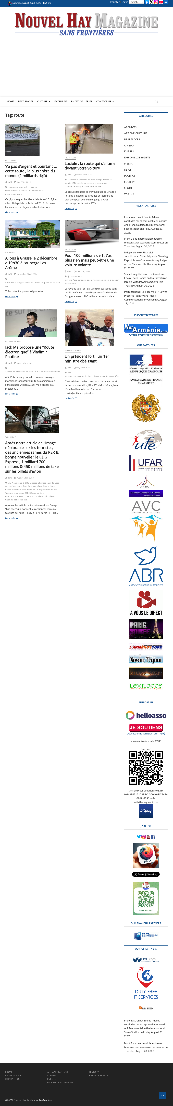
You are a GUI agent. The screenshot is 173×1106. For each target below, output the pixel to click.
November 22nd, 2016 (26, 274)
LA (29, 190)
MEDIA (128, 163)
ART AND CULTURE (135, 133)
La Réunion (36, 190)
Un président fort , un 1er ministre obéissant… (87, 358)
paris (93, 183)
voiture (98, 186)
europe (99, 179)
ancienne (18, 483)
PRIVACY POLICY (98, 1075)
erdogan (96, 376)
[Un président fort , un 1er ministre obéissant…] (92, 327)
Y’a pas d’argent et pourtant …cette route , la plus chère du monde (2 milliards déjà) (31, 171)
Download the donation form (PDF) (146, 733)
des (89, 376)
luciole (80, 183)
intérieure (17, 486)
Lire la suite (13, 212)
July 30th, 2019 (23, 182)
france (24, 190)
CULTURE (42, 101)
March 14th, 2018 (84, 174)
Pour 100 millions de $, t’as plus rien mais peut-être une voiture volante (89, 260)
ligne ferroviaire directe (38, 486)
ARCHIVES (10, 252)
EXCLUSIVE (60, 101)
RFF (14, 496)
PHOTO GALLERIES (81, 101)
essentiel (104, 376)
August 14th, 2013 (25, 477)
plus (14, 194)
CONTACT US (103, 101)
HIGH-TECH (70, 157)
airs (93, 280)
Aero (75, 280)
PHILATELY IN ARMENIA (60, 1082)
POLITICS (129, 175)
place (46, 282)
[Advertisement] (86, 61)
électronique (22, 371)
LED (74, 183)
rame (29, 489)
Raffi (9, 182)
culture (91, 179)
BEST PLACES (25, 101)
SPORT (128, 187)
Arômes (10, 282)
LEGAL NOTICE (13, 1075)
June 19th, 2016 (23, 363)
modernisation (14, 489)
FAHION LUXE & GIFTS (137, 157)
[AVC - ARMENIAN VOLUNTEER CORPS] (146, 502)
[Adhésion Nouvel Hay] (146, 712)
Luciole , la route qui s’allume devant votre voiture (90, 166)
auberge (18, 282)
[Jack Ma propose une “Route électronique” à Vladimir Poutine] (32, 323)
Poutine (44, 371)
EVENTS (129, 151)
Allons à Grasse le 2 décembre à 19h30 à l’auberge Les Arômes (31, 262)
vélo (92, 186)
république (78, 186)
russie (57, 371)
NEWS (127, 169)
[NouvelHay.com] (10, 3)
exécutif (113, 376)
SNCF (32, 496)
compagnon (78, 376)
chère (31, 187)
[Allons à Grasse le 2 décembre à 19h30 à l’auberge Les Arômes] (32, 234)
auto (97, 280)
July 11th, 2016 (83, 271)
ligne (24, 486)
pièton (100, 183)
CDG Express (31, 483)
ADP (10, 483)
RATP (35, 489)
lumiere (87, 183)
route (19, 194)
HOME (10, 101)
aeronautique (84, 280)
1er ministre (68, 374)
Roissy (20, 496)
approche (83, 179)
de (32, 282)
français (16, 190)
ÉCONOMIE (11, 160)
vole (74, 283)
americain (23, 187)
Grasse (37, 282)
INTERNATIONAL (13, 341)
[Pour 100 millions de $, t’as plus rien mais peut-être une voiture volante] (92, 233)
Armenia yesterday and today (146, 334)
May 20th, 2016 (83, 367)
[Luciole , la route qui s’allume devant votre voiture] (92, 139)
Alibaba (8, 371)
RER (27, 493)
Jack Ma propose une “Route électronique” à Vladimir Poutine (29, 352)
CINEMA (129, 145)
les (42, 282)
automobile (106, 280)
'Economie (13, 187)
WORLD (129, 193)
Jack (31, 371)
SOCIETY (129, 181)
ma (38, 371)
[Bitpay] (146, 806)
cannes (26, 282)
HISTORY (94, 1071)
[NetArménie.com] (146, 325)
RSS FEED (147, 1008)
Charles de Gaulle (46, 483)
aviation (115, 280)
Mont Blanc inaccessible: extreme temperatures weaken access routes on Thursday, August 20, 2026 (146, 242)
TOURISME (10, 437)
